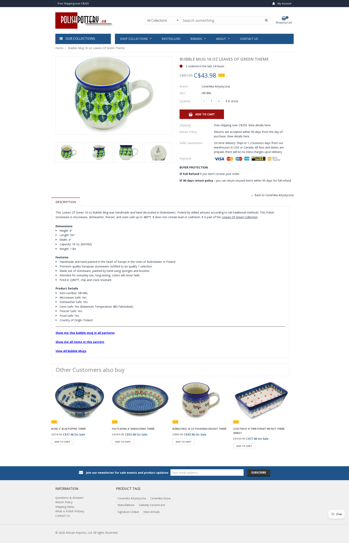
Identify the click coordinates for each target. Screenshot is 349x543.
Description (66, 202)
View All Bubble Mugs (71, 351)
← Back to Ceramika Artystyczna (272, 195)
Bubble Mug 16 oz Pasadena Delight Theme (199, 428)
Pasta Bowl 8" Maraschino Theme (133, 428)
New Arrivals (151, 512)
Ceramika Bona (160, 498)
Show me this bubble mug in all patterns (85, 333)
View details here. (259, 125)
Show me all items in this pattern (80, 342)
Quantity (185, 101)
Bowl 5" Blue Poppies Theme (68, 428)
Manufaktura (126, 505)
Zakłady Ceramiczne (152, 505)
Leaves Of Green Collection (240, 217)
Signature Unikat (128, 512)
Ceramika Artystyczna (132, 498)
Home (59, 48)
